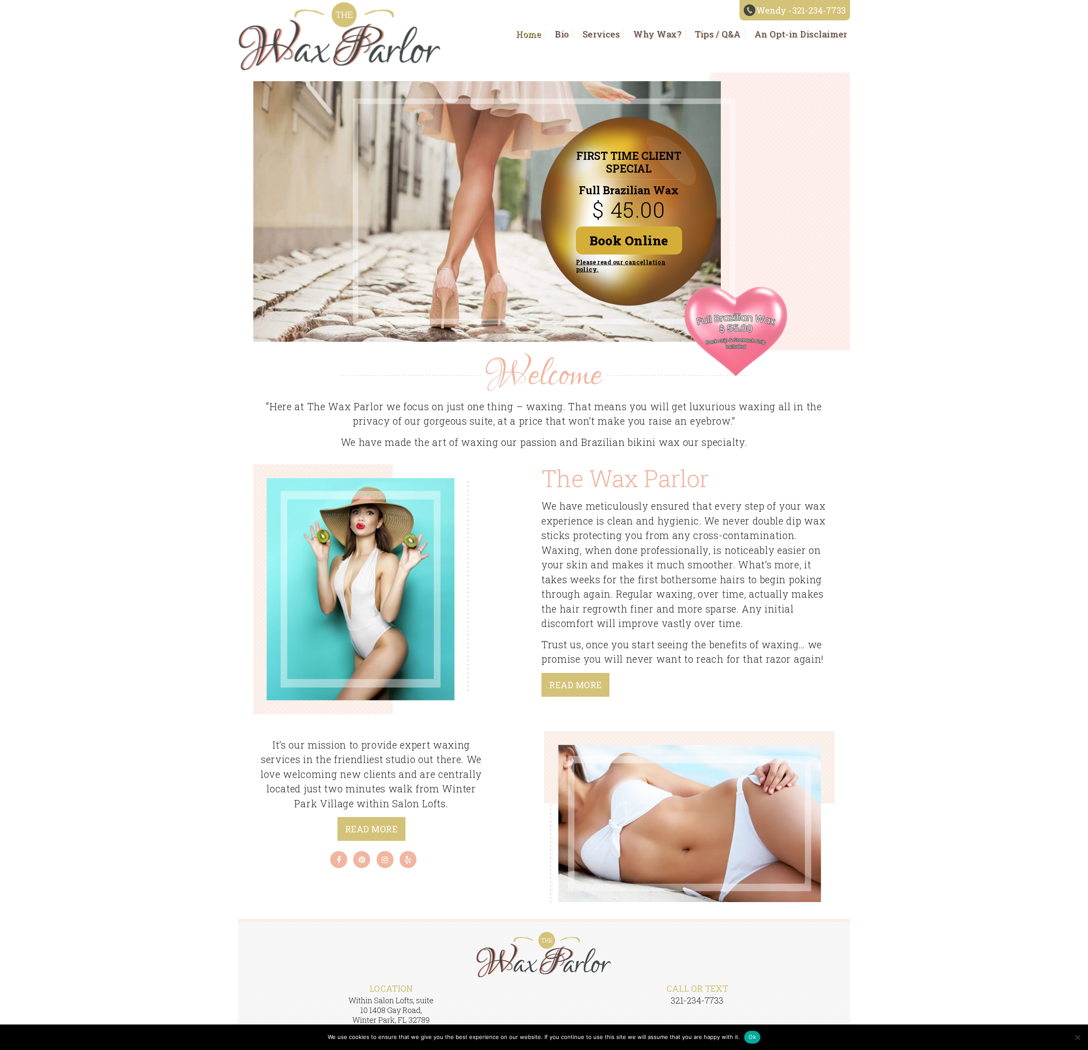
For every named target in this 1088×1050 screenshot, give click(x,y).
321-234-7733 (819, 10)
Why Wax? (657, 34)
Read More (575, 684)
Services (601, 34)
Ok (752, 1036)
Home (528, 34)
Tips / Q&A (718, 34)
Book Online (629, 240)
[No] (1077, 1037)
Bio (562, 34)
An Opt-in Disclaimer (800, 34)
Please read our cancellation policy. (621, 265)
